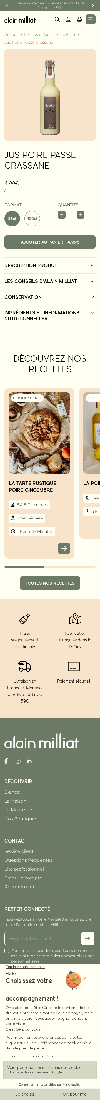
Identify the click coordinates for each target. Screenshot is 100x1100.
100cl (32, 218)
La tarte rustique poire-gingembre (32, 486)
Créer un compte (23, 878)
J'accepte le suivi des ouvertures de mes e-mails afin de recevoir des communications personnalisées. (52, 956)
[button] (79, 19)
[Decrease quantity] (62, 215)
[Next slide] (93, 5)
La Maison (15, 801)
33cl (12, 218)
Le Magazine (18, 809)
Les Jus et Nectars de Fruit (50, 34)
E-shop (12, 792)
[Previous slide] (7, 5)
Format (13, 204)
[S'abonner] (87, 938)
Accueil (11, 34)
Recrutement (19, 886)
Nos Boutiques (20, 818)
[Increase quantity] (80, 215)
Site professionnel (24, 869)
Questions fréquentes (28, 860)
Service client (19, 851)
